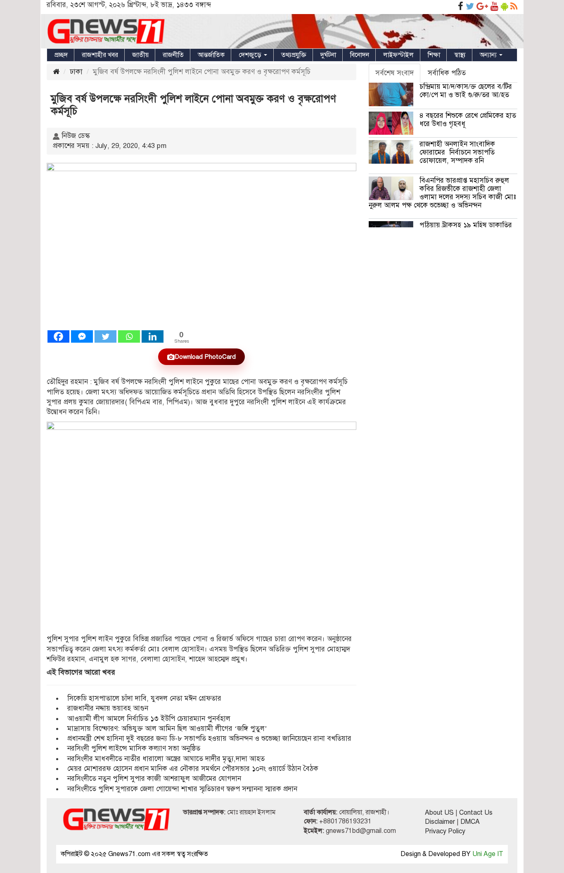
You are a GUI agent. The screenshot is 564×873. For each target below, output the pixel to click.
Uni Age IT (487, 854)
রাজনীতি (173, 55)
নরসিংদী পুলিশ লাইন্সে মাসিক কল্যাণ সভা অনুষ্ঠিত (133, 748)
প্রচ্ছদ (61, 55)
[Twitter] (105, 336)
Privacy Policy (445, 831)
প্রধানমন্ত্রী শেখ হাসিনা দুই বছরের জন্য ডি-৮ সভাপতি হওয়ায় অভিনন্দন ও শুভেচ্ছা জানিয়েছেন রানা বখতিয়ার (209, 738)
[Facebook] (58, 336)
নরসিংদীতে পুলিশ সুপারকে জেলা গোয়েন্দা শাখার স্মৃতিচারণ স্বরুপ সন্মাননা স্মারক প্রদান (182, 789)
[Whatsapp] (129, 336)
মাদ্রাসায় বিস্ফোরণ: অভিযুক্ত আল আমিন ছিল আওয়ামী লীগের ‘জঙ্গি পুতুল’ (167, 728)
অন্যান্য (489, 55)
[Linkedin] (153, 336)
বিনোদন (359, 55)
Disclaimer (440, 822)
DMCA (470, 822)
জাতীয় (140, 55)
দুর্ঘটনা (328, 55)
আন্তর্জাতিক (211, 55)
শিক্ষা (434, 55)
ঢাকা (76, 71)
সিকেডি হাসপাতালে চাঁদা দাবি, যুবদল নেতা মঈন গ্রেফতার (144, 698)
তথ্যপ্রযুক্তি (293, 55)
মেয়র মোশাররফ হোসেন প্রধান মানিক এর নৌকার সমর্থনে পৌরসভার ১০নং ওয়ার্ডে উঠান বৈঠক (192, 768)
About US (439, 813)
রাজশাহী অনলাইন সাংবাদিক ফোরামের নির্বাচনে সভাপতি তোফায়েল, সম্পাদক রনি (457, 152)
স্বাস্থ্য (460, 55)
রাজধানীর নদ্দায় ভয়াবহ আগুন (107, 708)
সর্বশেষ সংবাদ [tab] (394, 73)
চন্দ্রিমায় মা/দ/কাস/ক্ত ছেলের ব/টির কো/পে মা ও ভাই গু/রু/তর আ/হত (465, 90)
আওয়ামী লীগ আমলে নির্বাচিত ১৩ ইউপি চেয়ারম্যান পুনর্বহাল (148, 718)
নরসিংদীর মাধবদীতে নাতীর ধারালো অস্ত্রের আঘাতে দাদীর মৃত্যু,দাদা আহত (166, 758)
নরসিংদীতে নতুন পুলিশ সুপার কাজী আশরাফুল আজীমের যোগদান (154, 778)
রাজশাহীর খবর (100, 55)
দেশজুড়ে (251, 55)
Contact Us (476, 813)
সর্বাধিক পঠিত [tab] (447, 73)
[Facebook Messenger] (82, 336)
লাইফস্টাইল (398, 55)
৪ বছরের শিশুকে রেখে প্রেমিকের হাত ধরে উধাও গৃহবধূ (467, 119)
